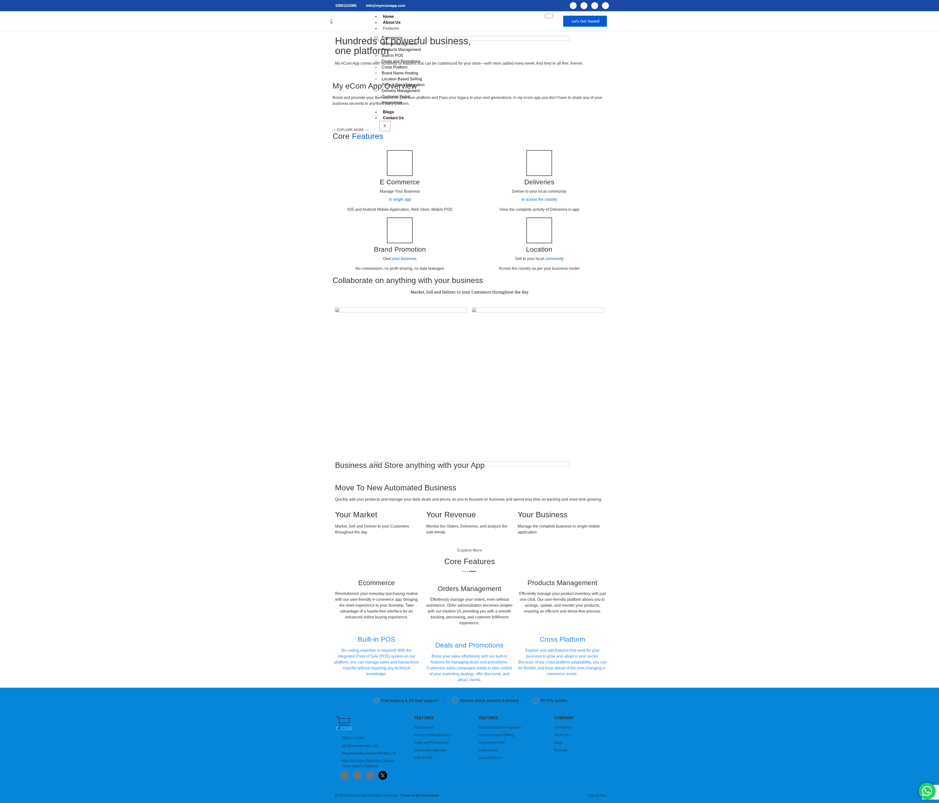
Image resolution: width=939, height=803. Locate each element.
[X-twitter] (605, 5)
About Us (392, 22)
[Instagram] (584, 5)
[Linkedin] (594, 5)
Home (388, 16)
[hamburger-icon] (549, 16)
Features (391, 28)
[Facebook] (573, 5)
